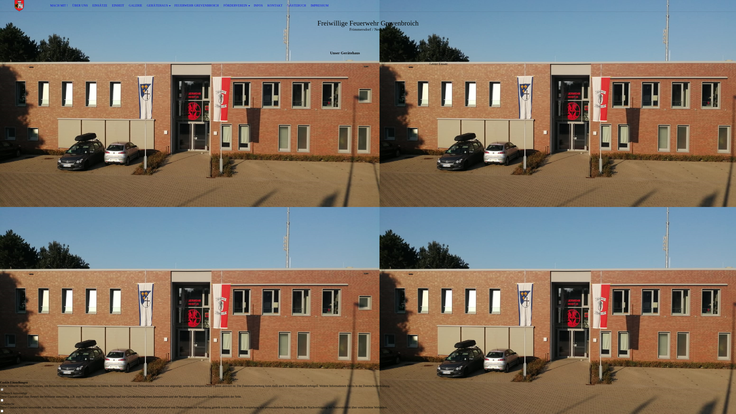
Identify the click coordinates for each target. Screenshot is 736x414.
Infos (258, 5)
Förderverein (235, 5)
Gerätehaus (157, 5)
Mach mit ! (59, 5)
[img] (19, 5)
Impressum (320, 5)
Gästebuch (296, 5)
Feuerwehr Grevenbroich (196, 5)
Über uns (80, 5)
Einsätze (99, 5)
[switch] (2, 389)
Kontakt (275, 5)
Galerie (135, 5)
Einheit (118, 5)
